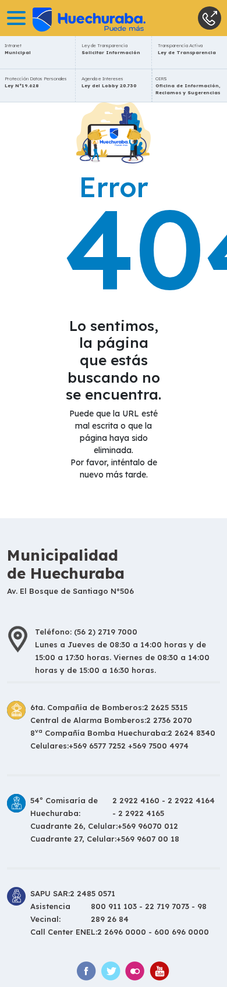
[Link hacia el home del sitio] (73, 18)
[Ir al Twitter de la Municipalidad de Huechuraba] (110, 971)
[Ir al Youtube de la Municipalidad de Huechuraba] (159, 971)
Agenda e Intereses (109, 82)
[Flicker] (135, 971)
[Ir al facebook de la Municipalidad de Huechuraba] (86, 971)
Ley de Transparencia (110, 48)
